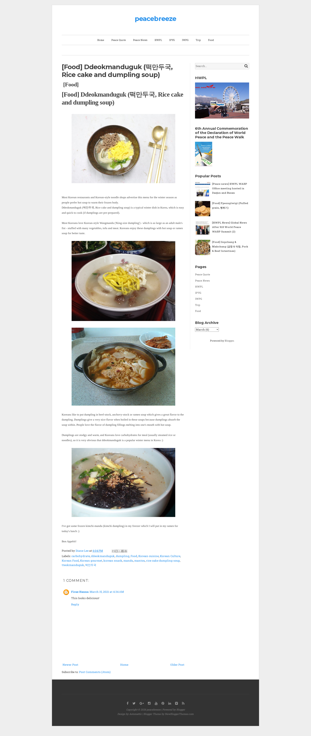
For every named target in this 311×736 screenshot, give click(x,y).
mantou (139, 560)
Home (100, 40)
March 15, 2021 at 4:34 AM (107, 592)
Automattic (135, 714)
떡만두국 (90, 565)
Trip (198, 40)
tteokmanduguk (73, 565)
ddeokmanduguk (103, 556)
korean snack (112, 560)
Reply (75, 604)
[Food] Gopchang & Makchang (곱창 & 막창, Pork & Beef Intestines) (230, 246)
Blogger (229, 340)
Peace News (140, 40)
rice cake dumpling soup (163, 560)
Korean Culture (170, 556)
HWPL (158, 40)
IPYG (172, 40)
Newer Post (70, 665)
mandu (128, 560)
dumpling (122, 556)
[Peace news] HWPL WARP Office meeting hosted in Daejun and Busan (229, 188)
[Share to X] (119, 551)
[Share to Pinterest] (125, 551)
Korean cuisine (148, 556)
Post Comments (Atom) (95, 672)
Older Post (177, 665)
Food (211, 40)
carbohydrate (80, 556)
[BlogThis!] (116, 551)
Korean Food (70, 560)
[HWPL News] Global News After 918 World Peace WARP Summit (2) (229, 227)
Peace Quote (118, 40)
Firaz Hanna (80, 592)
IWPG (185, 40)
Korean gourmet (91, 560)
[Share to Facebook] (122, 551)
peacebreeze (155, 19)
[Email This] (113, 551)
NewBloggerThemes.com (179, 714)
